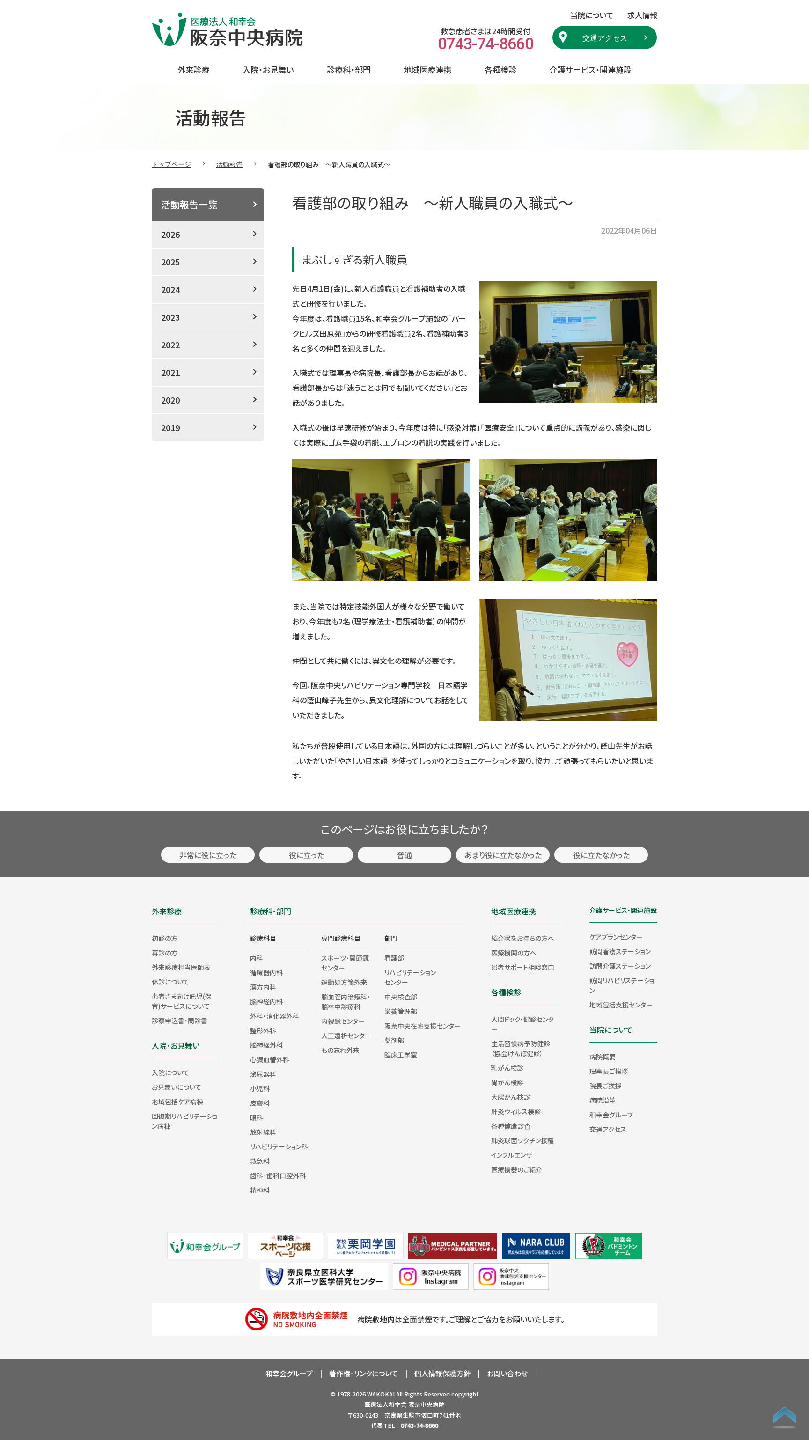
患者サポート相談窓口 (522, 967)
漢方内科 (263, 987)
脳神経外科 (266, 1045)
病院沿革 (602, 1100)
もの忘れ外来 (340, 1050)
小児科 (260, 1088)
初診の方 (164, 938)
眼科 (256, 1117)
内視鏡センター (343, 1021)
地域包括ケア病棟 (177, 1101)
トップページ (171, 164)
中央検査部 (400, 996)
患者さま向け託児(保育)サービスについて (182, 1001)
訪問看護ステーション (620, 951)
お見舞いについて (176, 1087)
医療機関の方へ (514, 952)
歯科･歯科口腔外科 (278, 1175)
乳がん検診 (507, 1068)
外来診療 (193, 69)
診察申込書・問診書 (179, 1020)
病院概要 (602, 1056)
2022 (170, 344)
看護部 (394, 957)
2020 (170, 400)
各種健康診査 (510, 1126)
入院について (170, 1072)
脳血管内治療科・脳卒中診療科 (345, 1001)
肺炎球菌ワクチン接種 (522, 1140)
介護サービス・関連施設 (591, 69)
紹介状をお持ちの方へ (522, 938)
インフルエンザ (511, 1155)
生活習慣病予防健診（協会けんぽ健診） (520, 1048)
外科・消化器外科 (274, 1016)
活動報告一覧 (189, 204)
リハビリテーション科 (279, 1146)
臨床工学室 (400, 1054)
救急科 (260, 1161)
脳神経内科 (266, 1001)
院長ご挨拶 (605, 1085)
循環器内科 (266, 972)
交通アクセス (604, 37)
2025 (170, 262)
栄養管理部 (400, 1011)
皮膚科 (260, 1103)
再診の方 (164, 952)
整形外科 (263, 1030)
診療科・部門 (349, 69)
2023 (170, 317)
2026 (170, 234)
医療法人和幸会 (385, 1404)
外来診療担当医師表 (181, 967)
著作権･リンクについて (363, 1373)
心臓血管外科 (269, 1059)
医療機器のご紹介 (516, 1169)
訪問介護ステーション (620, 965)
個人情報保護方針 (442, 1373)
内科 (256, 957)
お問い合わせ (507, 1373)
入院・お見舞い (268, 69)
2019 (170, 427)
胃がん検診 (507, 1082)
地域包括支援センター (621, 1004)
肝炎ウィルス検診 (516, 1111)
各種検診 (500, 69)
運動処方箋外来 (344, 982)
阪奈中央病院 (426, 1404)
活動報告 (229, 164)
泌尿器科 (263, 1074)
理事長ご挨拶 (608, 1071)
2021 (170, 372)
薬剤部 (394, 1040)
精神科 (260, 1190)
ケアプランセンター (616, 936)
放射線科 (263, 1132)
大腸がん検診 (510, 1097)
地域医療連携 (427, 69)
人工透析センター (346, 1035)
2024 (170, 289)
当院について (610, 1029)
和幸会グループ (611, 1114)
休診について (170, 981)
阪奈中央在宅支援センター (422, 1025)
